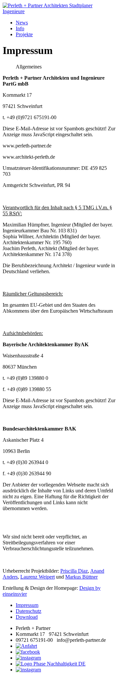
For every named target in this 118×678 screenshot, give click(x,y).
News (22, 22)
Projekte (24, 34)
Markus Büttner (81, 577)
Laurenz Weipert (37, 577)
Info (20, 28)
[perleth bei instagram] (28, 658)
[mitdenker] (28, 669)
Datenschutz (28, 611)
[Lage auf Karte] (26, 646)
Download (27, 617)
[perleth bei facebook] (28, 652)
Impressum (27, 605)
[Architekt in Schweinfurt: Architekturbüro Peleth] (59, 8)
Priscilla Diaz (74, 571)
